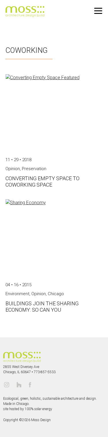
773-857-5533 (45, 372)
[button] (98, 11)
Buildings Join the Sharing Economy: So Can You (42, 306)
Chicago (56, 293)
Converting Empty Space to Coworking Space (42, 181)
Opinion (38, 293)
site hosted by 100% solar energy (27, 409)
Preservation (34, 168)
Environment (17, 293)
